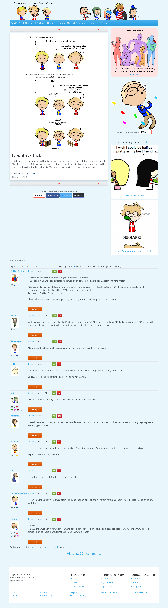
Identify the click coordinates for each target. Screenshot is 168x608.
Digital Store (106, 586)
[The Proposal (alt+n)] (78, 30)
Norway (25, 174)
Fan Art (145, 142)
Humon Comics (47, 595)
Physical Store (107, 582)
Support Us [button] (64, 23)
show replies (34, 309)
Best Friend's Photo (134, 195)
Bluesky (67, 195)
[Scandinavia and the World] (33, 9)
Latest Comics (77, 586)
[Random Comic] (59, 30)
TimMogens (17, 341)
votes (70, 266)
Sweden (33, 174)
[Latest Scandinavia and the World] (98, 30)
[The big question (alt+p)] (39, 30)
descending (115, 266)
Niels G (13, 595)
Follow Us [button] (105, 23)
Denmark (16, 174)
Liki (12, 393)
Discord (79, 195)
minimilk (15, 415)
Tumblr (134, 582)
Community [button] (81, 23)
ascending (102, 266)
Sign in (35, 547)
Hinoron (15, 519)
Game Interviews (108, 592)
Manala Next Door (139, 592)
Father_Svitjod (18, 271)
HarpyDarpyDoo (19, 493)
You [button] (93, 23)
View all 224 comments (84, 553)
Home (73, 578)
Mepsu (73, 592)
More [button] (52, 23)
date (77, 266)
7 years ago (33, 271)
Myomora (44, 592)
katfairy (15, 364)
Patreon (40, 195)
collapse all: (29, 266)
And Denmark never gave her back (134, 251)
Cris (13, 470)
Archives (40, 23)
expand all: (15, 266)
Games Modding (78, 595)
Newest (29, 23)
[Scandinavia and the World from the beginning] (19, 30)
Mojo (13, 315)
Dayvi (12, 592)
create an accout (50, 547)
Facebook (53, 195)
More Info (134, 74)
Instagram (136, 586)
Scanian (14, 441)
